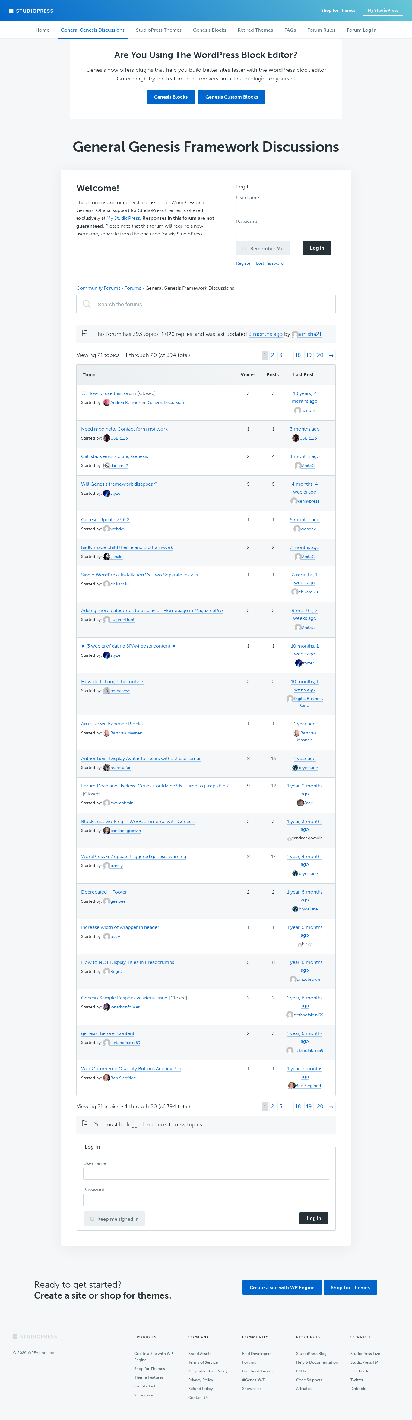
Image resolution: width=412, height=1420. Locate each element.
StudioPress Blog (311, 1353)
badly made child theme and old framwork (127, 547)
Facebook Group (257, 1371)
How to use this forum (111, 393)
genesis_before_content (107, 1033)
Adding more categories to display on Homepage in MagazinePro (152, 610)
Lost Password (270, 263)
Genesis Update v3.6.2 (105, 519)
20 (320, 355)
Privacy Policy (200, 1379)
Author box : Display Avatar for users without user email (141, 758)
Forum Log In (362, 30)
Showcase (143, 1395)
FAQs (301, 1371)
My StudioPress (383, 10)
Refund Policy (200, 1388)
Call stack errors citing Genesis (114, 456)
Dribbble (358, 1388)
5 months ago (305, 519)
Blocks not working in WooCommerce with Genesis (138, 821)
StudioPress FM (364, 1362)
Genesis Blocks (171, 97)
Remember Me (266, 248)
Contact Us (198, 1397)
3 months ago (266, 334)
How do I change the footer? (112, 681)
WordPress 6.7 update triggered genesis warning (133, 856)
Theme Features (148, 1377)
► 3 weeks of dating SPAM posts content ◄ (128, 646)
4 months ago (305, 456)
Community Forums (98, 288)
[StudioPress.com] (31, 11)
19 (309, 355)
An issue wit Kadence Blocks (112, 724)
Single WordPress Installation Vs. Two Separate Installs (139, 575)
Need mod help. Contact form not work (124, 429)
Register (244, 263)
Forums (133, 288)
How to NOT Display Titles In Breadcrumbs (127, 962)
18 (298, 355)
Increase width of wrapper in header (120, 927)
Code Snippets (309, 1379)
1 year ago (305, 724)
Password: (248, 221)
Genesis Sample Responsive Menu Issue (124, 998)
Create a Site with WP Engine (153, 1356)
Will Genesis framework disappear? (119, 484)
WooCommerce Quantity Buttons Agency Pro (131, 1068)
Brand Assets (199, 1353)
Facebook (359, 1371)
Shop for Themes (350, 1287)
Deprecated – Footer (104, 892)
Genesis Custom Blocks (231, 97)
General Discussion (165, 402)
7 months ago (304, 547)
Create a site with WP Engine (282, 1287)
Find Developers (256, 1353)
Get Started (144, 1386)
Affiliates (304, 1388)
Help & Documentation (317, 1362)
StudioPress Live (365, 1353)
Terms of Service (203, 1362)
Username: (249, 197)
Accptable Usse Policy (207, 1371)
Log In (317, 248)
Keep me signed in (118, 1219)
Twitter (356, 1379)
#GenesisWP (253, 1379)
